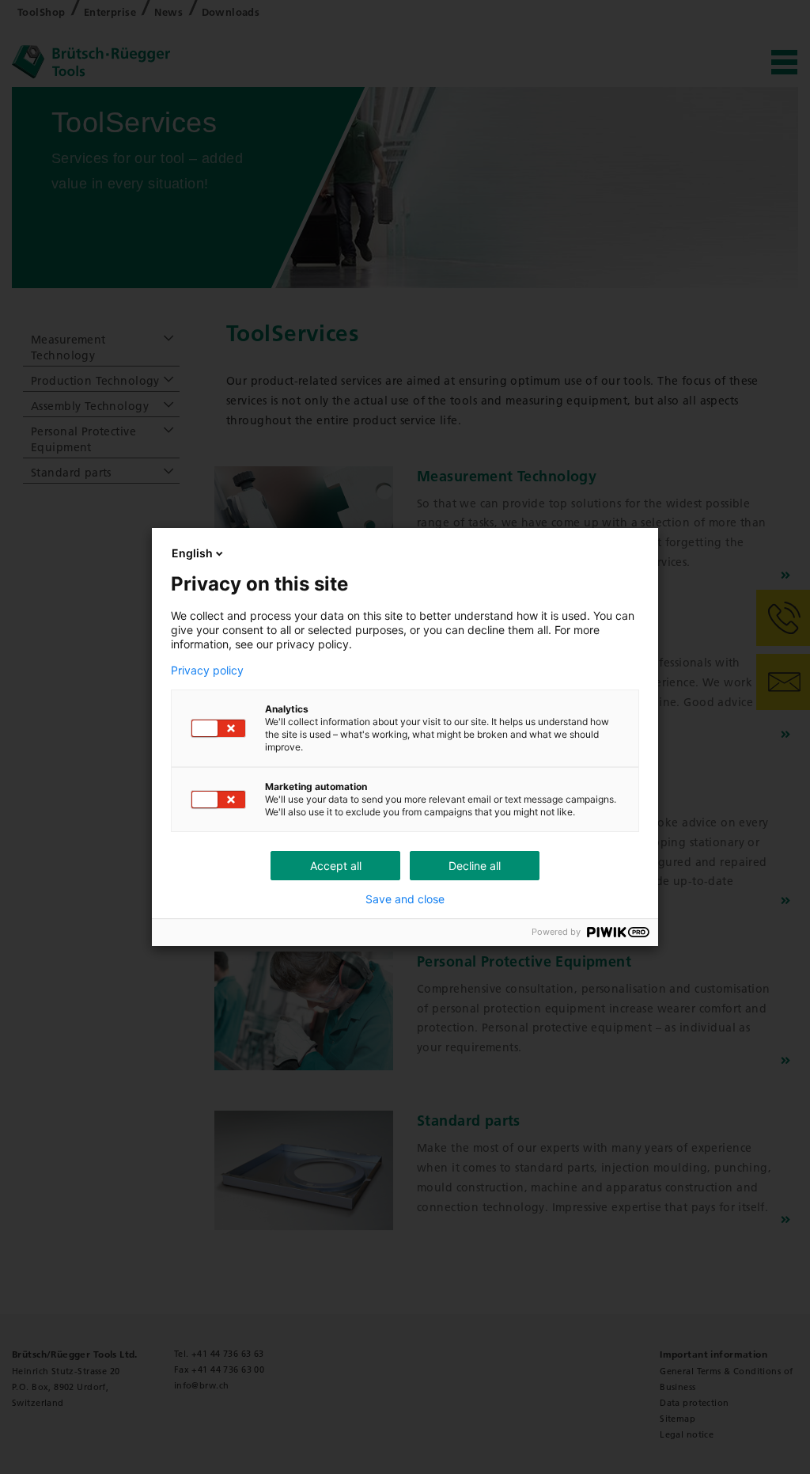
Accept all (335, 865)
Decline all (475, 865)
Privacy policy (207, 670)
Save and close (405, 899)
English (192, 553)
